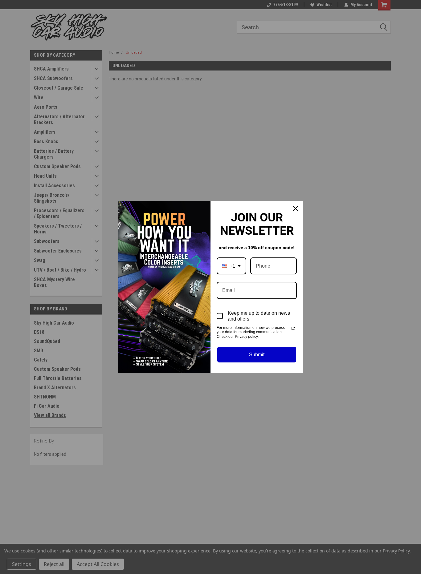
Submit (256, 354)
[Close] (295, 208)
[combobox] (231, 265)
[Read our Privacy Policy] (293, 328)
